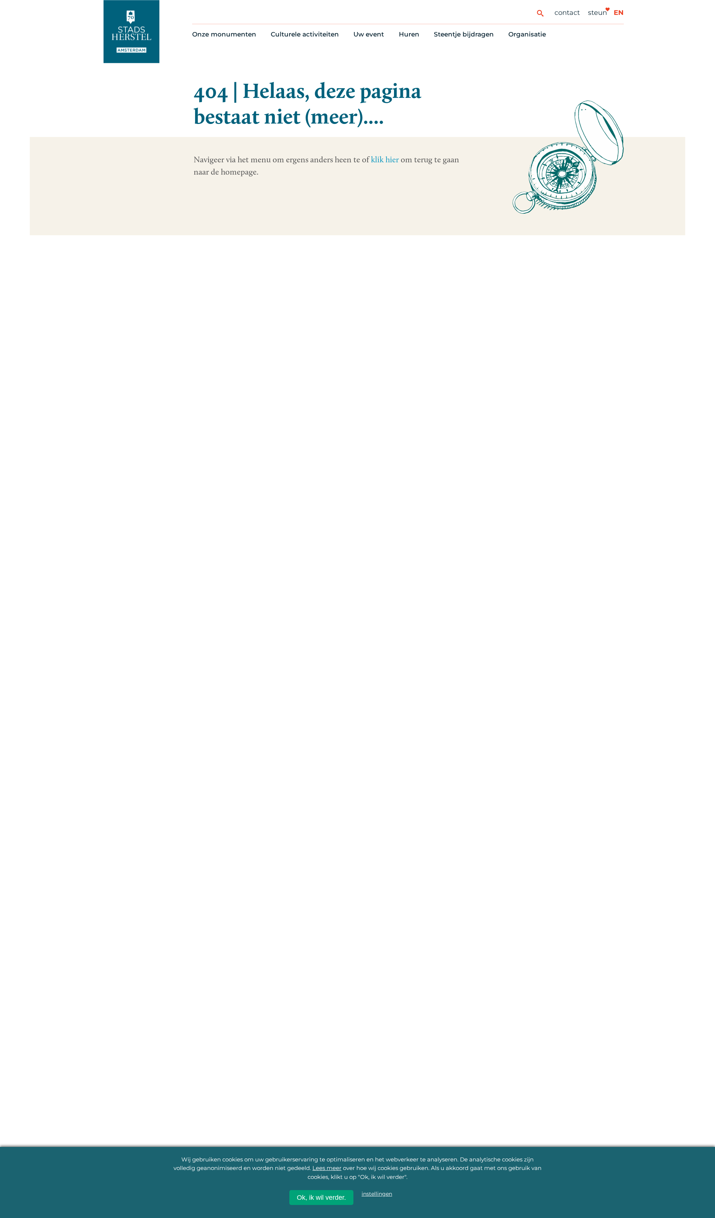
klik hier (385, 159)
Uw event (368, 34)
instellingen (377, 1194)
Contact (567, 12)
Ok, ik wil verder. (321, 1197)
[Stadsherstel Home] (131, 31)
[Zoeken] (540, 13)
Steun (597, 12)
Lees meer (326, 1167)
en (619, 12)
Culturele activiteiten (305, 34)
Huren (409, 34)
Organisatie (527, 34)
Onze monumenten (224, 34)
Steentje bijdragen (464, 34)
